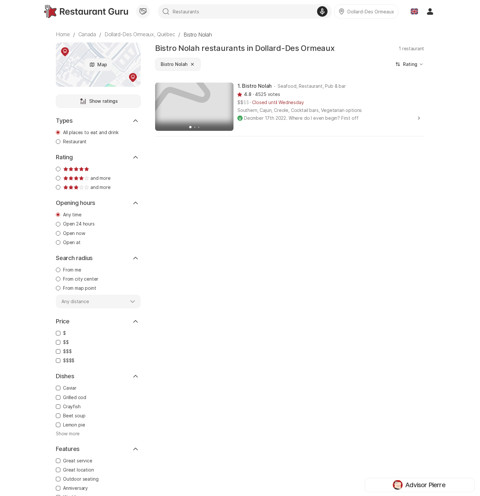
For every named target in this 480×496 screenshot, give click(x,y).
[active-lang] (414, 11)
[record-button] (322, 11)
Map (102, 64)
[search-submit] (166, 11)
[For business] (143, 11)
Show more (68, 433)
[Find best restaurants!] (86, 11)
